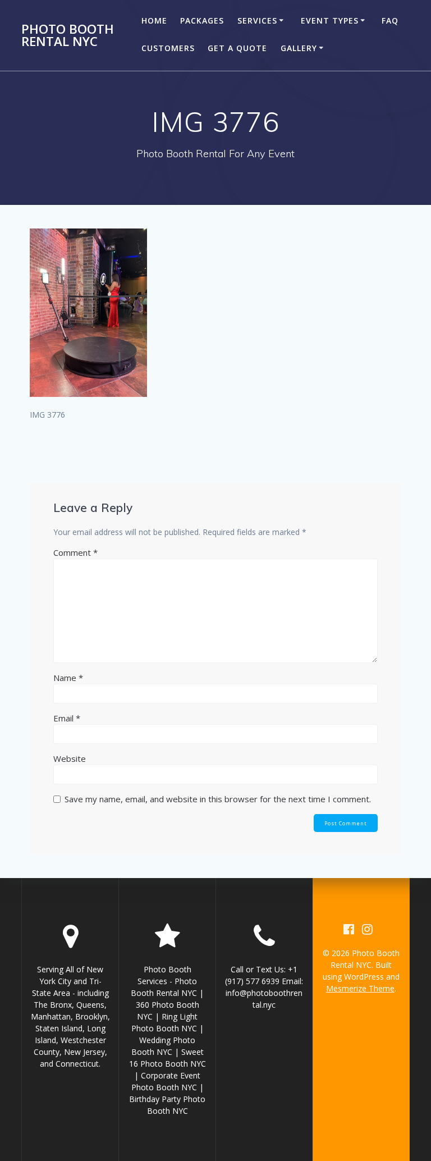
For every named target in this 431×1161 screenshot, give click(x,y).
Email (66, 718)
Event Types (330, 20)
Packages (202, 20)
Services (257, 20)
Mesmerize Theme (360, 988)
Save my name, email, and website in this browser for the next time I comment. (218, 799)
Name (68, 677)
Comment (75, 552)
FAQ (390, 20)
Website (69, 758)
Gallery (299, 48)
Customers (168, 48)
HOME (154, 20)
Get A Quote (237, 48)
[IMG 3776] (88, 393)
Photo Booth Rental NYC (67, 35)
